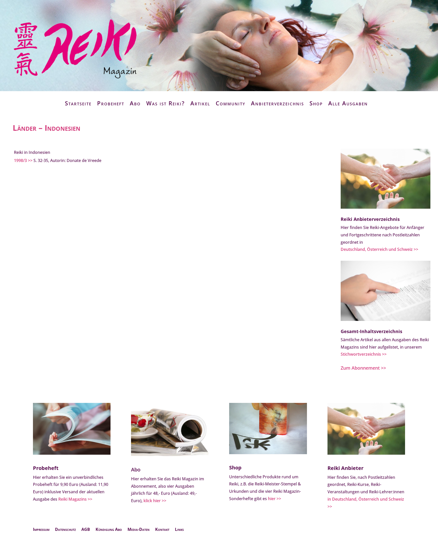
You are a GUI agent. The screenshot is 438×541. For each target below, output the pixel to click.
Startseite (78, 103)
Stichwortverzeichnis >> (364, 354)
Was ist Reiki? (165, 103)
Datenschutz (65, 530)
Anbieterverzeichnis (277, 103)
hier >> (274, 498)
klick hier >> (154, 500)
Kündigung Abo (109, 530)
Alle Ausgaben (348, 103)
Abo (135, 103)
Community (230, 103)
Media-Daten (138, 530)
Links (179, 530)
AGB (85, 530)
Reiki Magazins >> (75, 499)
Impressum (41, 530)
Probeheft (110, 103)
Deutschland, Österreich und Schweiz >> (379, 249)
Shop (316, 103)
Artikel (200, 103)
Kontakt (162, 530)
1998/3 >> (23, 160)
